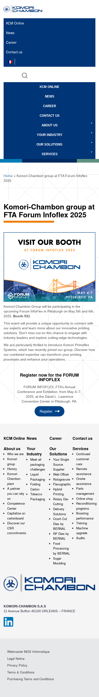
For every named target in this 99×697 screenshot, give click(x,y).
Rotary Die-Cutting (61, 501)
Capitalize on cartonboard (16, 515)
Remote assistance (83, 471)
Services (80, 448)
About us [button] (50, 125)
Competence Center (16, 506)
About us (12, 448)
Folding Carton (35, 486)
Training (81, 523)
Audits (80, 538)
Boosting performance (84, 515)
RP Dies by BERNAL (61, 536)
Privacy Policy (17, 665)
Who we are (15, 454)
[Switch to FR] (10, 62)
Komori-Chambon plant (13, 478)
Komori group (12, 461)
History (12, 468)
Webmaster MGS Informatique (28, 651)
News (10, 32)
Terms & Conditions (21, 672)
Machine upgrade (82, 530)
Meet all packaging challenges (37, 464)
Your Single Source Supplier (61, 464)
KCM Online (15, 23)
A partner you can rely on (15, 493)
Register (46, 411)
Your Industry (34, 451)
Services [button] (50, 154)
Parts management (85, 491)
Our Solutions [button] (49, 144)
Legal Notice (16, 658)
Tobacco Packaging (37, 496)
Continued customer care (83, 459)
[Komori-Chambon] (27, 9)
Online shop (84, 498)
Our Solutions (58, 451)
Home (8, 176)
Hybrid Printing (58, 491)
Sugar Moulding (59, 561)
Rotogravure (61, 479)
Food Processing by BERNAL (61, 548)
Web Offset (61, 474)
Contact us (14, 51)
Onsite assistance (83, 481)
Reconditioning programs (86, 506)
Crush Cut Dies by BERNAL (60, 523)
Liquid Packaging (37, 477)
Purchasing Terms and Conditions (30, 679)
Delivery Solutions (59, 511)
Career (11, 42)
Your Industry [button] (49, 135)
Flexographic (62, 484)
